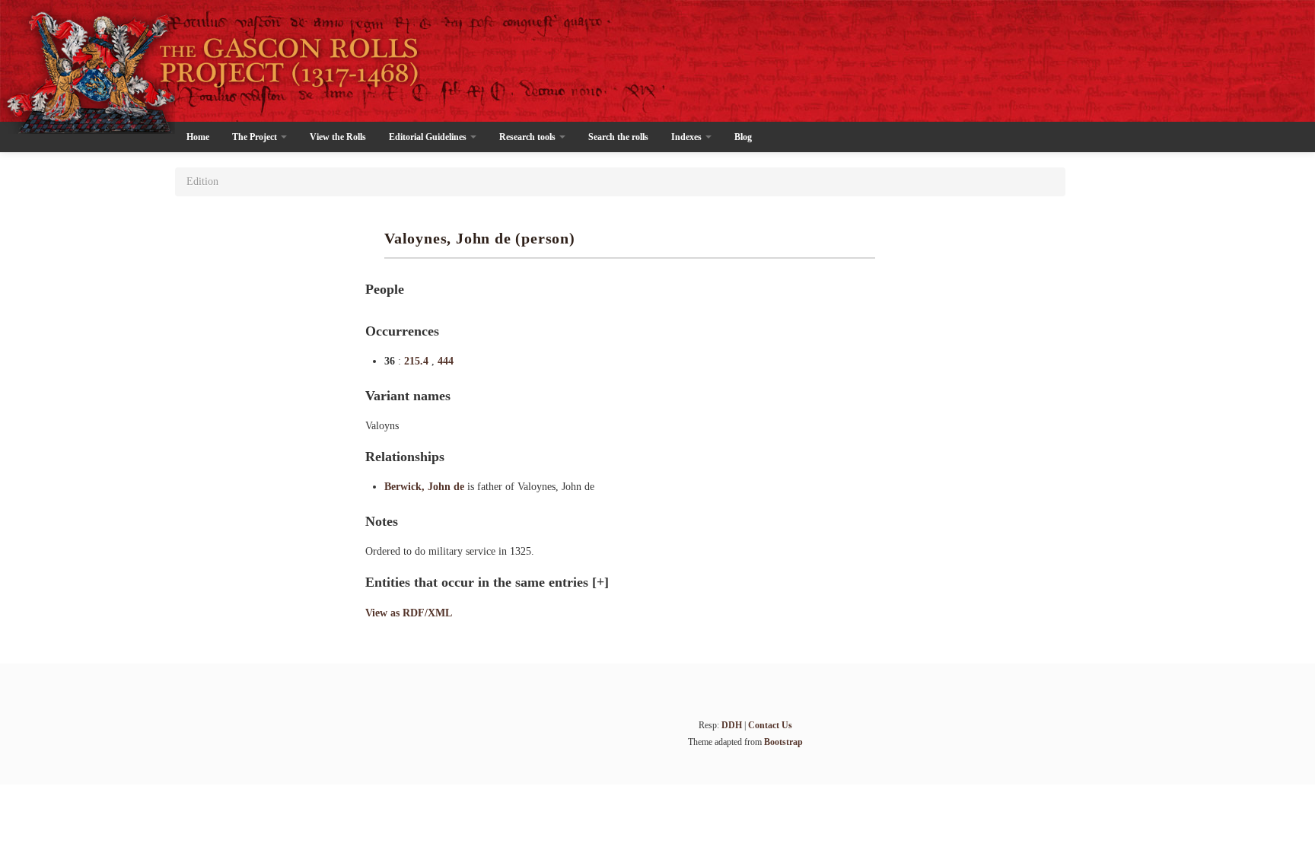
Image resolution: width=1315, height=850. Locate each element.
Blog (743, 137)
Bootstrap (783, 742)
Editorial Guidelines (429, 137)
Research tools (528, 137)
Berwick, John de (425, 486)
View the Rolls (338, 137)
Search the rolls (618, 137)
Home (197, 137)
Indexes (687, 137)
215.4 (417, 361)
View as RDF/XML (408, 613)
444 (446, 361)
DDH (731, 725)
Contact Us (770, 725)
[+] (600, 582)
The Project (255, 137)
